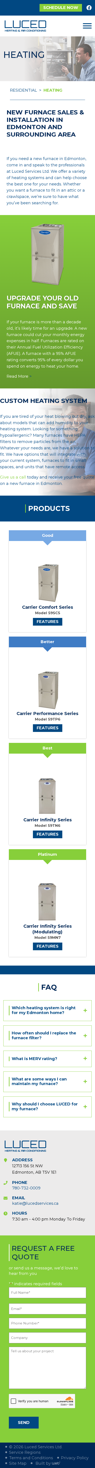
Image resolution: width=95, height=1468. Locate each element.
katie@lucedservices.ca (35, 1203)
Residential (23, 90)
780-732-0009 (26, 1187)
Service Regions (25, 1452)
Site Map (18, 1463)
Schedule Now (60, 7)
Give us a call (13, 477)
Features (48, 621)
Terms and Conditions (31, 1458)
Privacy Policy (75, 1458)
